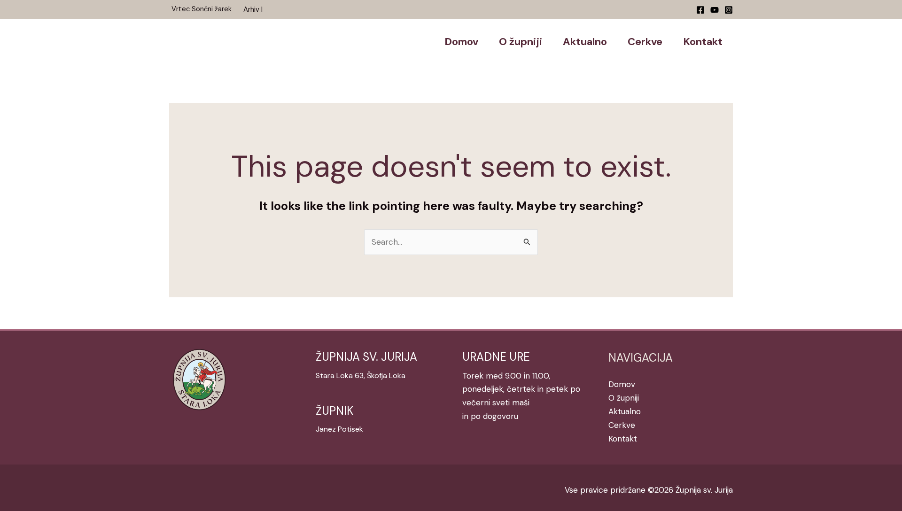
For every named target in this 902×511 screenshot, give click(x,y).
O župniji (623, 398)
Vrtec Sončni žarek (201, 9)
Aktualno (624, 411)
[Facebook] (700, 10)
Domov (621, 384)
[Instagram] (728, 10)
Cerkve (621, 425)
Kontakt (622, 439)
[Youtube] (714, 10)
